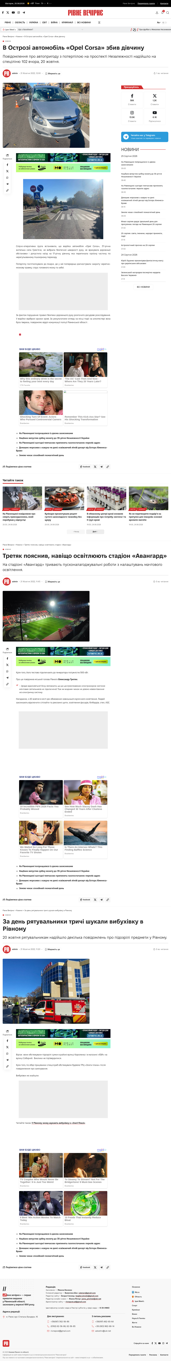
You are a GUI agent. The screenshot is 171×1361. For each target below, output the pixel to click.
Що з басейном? (25, 29)
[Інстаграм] (19, 12)
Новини (8, 41)
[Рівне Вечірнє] (6, 1343)
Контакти (164, 3)
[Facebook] (132, 100)
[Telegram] (24, 12)
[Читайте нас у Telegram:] (126, 137)
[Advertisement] (63, 291)
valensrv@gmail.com (87, 1293)
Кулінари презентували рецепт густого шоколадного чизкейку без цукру (63, 517)
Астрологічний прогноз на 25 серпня (138, 245)
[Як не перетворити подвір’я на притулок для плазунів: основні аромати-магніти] (148, 498)
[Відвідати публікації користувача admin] (7, 73)
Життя (48, 509)
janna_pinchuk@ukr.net (91, 1299)
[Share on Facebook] (7, 165)
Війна (6, 509)
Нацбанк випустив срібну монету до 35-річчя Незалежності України (54, 438)
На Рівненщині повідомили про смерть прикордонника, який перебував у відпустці (19, 517)
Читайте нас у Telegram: (143, 135)
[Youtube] (155, 117)
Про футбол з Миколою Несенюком (155, 29)
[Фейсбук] (2, 12)
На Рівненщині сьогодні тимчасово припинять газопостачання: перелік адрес (59, 443)
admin (15, 73)
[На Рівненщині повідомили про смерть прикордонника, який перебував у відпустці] (22, 498)
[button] (157, 12)
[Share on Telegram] (7, 184)
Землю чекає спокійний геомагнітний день (41, 455)
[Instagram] (132, 117)
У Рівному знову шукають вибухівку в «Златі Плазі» (58, 1123)
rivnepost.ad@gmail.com (76, 1302)
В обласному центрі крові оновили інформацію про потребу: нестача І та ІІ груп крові (106, 517)
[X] (8, 12)
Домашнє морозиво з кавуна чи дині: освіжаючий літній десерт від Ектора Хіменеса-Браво (142, 200)
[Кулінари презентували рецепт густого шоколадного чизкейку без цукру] (64, 498)
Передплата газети (146, 3)
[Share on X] (7, 171)
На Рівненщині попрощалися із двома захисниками (46, 433)
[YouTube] (13, 12)
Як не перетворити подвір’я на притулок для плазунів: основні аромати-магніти (145, 517)
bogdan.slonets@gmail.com (87, 1296)
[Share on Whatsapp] (7, 177)
